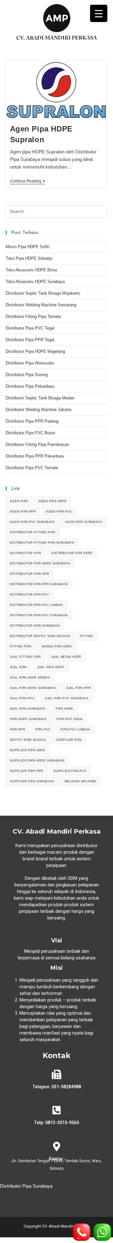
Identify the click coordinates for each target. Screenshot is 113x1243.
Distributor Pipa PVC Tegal (30, 328)
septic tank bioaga (28, 739)
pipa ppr (17, 729)
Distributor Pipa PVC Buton (30, 432)
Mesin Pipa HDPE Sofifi (27, 246)
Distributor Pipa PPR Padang (32, 421)
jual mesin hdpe (66, 656)
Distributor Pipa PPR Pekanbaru (35, 456)
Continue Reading (27, 181)
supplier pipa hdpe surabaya (37, 760)
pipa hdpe (64, 708)
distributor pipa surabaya (35, 625)
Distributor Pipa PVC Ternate (32, 467)
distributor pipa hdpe (72, 553)
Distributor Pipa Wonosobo (30, 363)
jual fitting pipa (25, 656)
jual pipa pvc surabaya (67, 698)
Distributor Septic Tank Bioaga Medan (40, 398)
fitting (86, 636)
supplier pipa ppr (26, 771)
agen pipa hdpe (52, 501)
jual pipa (18, 667)
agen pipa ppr (23, 511)
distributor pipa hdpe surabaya (40, 563)
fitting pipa (21, 646)
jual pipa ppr (78, 688)
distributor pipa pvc (29, 594)
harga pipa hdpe (57, 646)
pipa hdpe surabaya (28, 719)
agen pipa (19, 501)
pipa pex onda (69, 719)
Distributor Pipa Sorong (27, 374)
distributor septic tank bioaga (40, 636)
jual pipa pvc (22, 698)
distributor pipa (25, 553)
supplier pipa (69, 739)
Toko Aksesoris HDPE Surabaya (35, 281)
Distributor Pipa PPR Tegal (30, 339)
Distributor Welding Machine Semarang (41, 304)
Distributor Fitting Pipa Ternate (33, 316)
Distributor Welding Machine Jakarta (38, 409)
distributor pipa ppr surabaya (39, 584)
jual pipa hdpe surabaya (33, 688)
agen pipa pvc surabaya (32, 522)
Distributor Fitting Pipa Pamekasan (37, 444)
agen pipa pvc (59, 511)
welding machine (80, 781)
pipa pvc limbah (75, 729)
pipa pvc (43, 729)
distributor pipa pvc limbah (36, 605)
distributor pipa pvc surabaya (39, 615)
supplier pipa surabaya (32, 781)
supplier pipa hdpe (28, 750)
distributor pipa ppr (29, 573)
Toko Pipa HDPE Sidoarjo (29, 258)
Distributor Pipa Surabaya (26, 1186)
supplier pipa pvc (70, 771)
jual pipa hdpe (50, 667)
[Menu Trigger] (98, 13)
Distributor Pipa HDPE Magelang (35, 351)
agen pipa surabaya (83, 522)
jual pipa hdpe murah (30, 677)
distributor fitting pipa (33, 532)
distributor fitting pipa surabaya (42, 542)
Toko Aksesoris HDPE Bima (31, 270)
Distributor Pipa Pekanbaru (30, 386)
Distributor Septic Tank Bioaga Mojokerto (43, 293)
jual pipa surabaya (28, 708)
